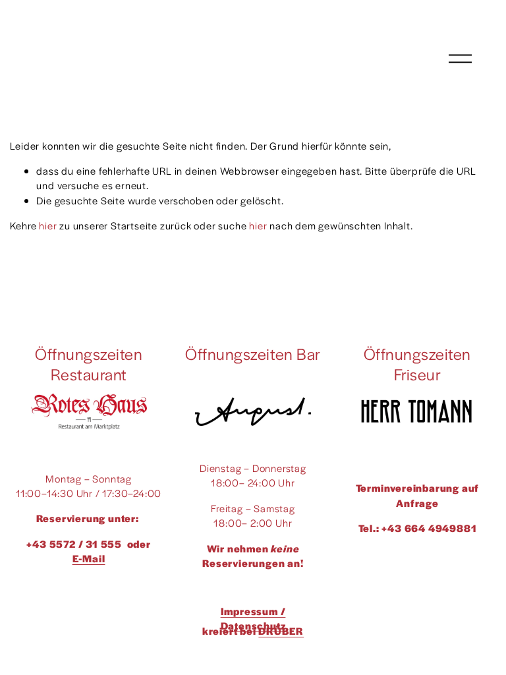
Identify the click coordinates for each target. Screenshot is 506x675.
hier (48, 225)
